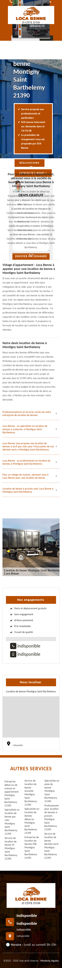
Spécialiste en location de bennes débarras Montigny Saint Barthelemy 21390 (31, 821)
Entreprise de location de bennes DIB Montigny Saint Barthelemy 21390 (31, 847)
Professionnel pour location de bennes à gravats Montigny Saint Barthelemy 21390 (51, 817)
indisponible (28, 646)
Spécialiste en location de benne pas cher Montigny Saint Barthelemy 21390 (12, 822)
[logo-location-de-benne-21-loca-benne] (31, 15)
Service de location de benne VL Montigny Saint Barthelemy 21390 (11, 848)
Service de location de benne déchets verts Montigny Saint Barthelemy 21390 (51, 846)
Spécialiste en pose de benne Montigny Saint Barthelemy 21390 (51, 791)
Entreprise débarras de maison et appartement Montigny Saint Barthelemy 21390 (11, 793)
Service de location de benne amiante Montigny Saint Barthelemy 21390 (30, 793)
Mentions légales (49, 961)
